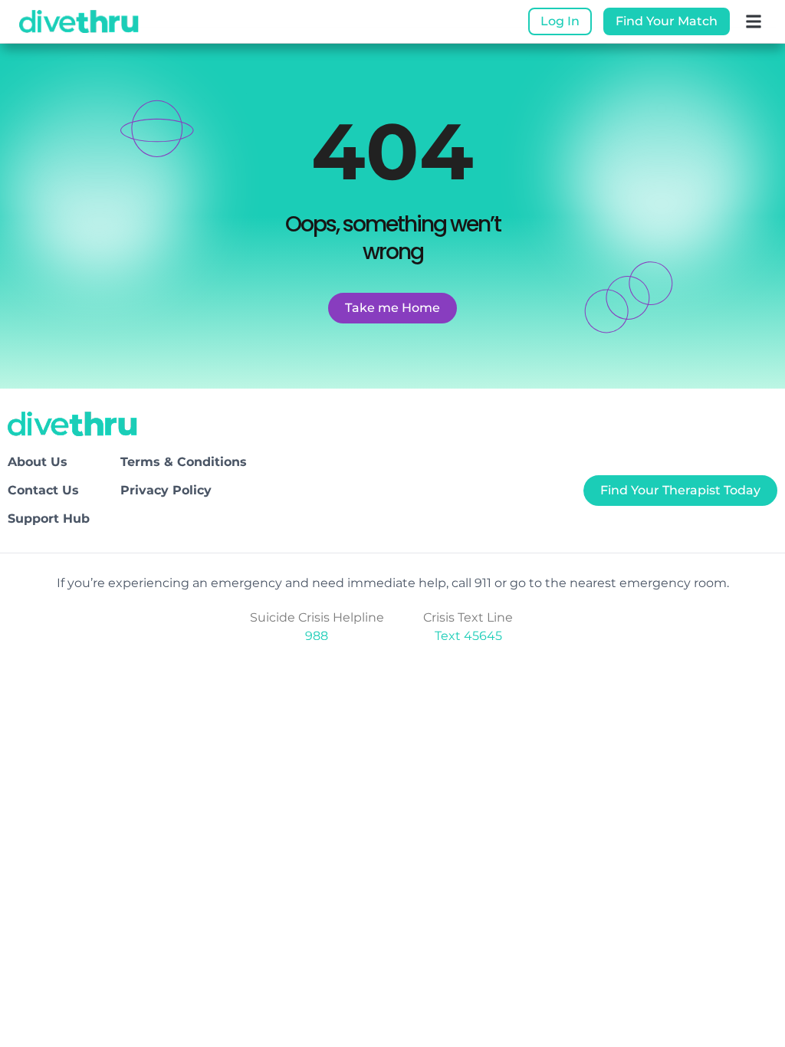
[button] (754, 21)
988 (316, 636)
